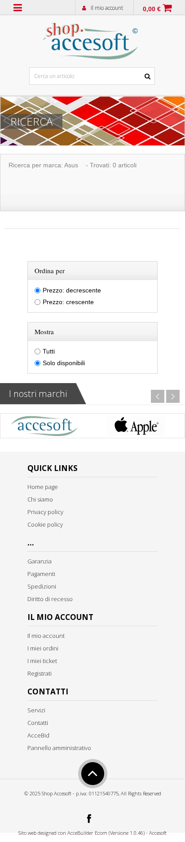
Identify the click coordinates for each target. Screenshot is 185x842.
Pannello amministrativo (59, 748)
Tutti (49, 351)
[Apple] (135, 428)
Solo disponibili (64, 362)
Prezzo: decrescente (72, 290)
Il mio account (107, 8)
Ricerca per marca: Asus (43, 165)
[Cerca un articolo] (148, 56)
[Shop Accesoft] (90, 38)
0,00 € (152, 9)
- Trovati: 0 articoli (111, 165)
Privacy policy (45, 512)
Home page (42, 487)
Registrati (39, 673)
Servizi (36, 710)
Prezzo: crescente (68, 301)
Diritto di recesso (50, 599)
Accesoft (158, 832)
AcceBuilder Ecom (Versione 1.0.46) (106, 832)
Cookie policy (45, 524)
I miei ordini (42, 648)
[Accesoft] (44, 428)
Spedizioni (41, 586)
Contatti (37, 723)
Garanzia (39, 561)
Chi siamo (40, 499)
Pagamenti (41, 574)
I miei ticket (42, 661)
